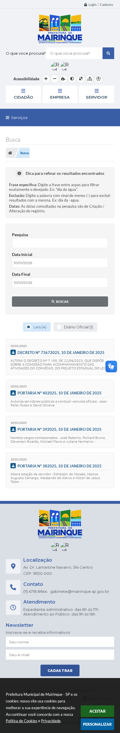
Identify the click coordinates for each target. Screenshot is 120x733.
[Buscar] (108, 53)
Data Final (21, 274)
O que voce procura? (26, 53)
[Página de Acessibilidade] (98, 79)
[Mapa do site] (89, 79)
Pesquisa (20, 234)
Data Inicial (22, 254)
